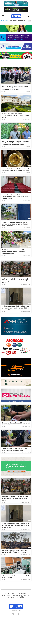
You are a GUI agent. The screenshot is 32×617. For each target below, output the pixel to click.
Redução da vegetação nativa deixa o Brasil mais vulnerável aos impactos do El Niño (14, 551)
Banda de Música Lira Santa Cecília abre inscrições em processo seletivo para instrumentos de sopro (15, 169)
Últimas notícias (26, 284)
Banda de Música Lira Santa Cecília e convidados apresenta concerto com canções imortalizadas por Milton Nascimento (15, 196)
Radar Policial (26, 427)
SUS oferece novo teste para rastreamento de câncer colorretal (15, 577)
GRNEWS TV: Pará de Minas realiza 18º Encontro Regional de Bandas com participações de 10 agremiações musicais (14, 251)
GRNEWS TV (20, 597)
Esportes (26, 595)
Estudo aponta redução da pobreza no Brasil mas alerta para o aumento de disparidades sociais (14, 281)
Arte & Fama (17, 595)
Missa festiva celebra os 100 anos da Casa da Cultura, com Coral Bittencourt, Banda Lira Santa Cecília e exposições (14, 224)
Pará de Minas (27, 91)
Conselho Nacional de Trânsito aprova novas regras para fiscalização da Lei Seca (14, 449)
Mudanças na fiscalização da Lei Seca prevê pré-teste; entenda (16, 424)
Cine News (10, 597)
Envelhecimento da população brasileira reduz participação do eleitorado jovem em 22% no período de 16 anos (15, 308)
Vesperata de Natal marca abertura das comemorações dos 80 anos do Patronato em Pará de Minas (15, 115)
